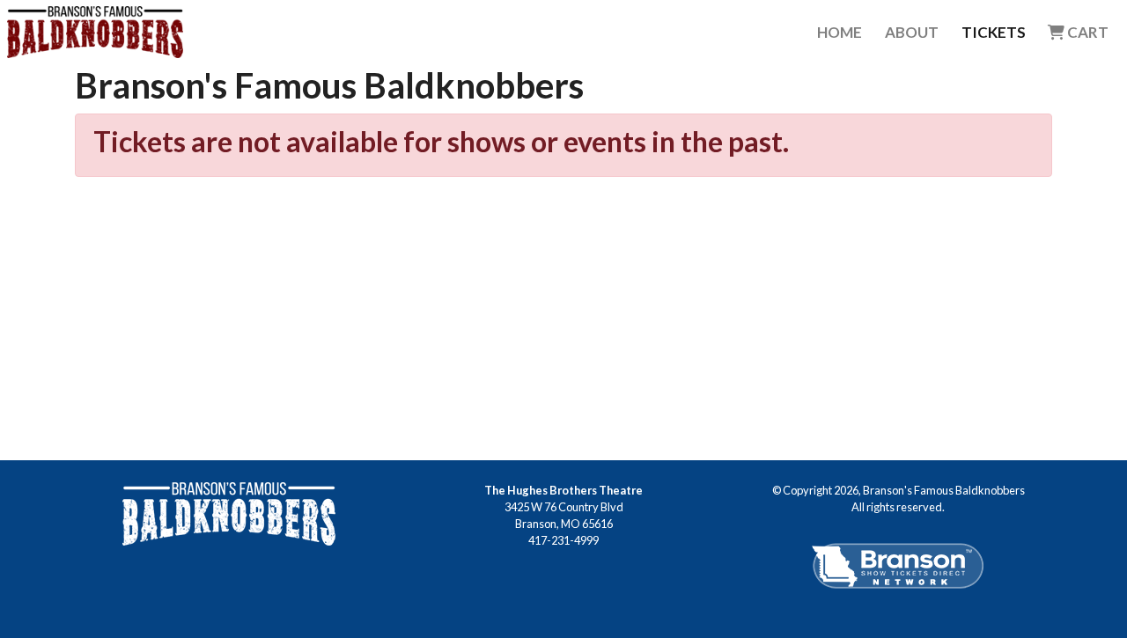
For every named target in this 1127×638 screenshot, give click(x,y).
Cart (1086, 32)
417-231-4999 (563, 540)
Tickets (993, 32)
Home (839, 32)
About (912, 32)
